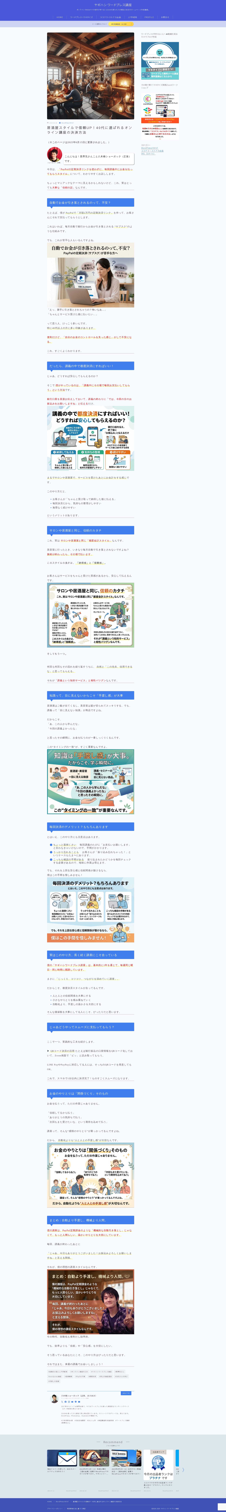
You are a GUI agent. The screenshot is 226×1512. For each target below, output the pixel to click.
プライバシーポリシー (55, 1509)
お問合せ (165, 17)
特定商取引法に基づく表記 (76, 1509)
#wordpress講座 (54, 1376)
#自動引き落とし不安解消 (57, 1372)
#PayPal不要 (80, 1376)
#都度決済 (92, 1376)
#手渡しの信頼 (53, 1381)
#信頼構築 (68, 1376)
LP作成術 (132, 17)
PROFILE (149, 17)
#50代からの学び (121, 1376)
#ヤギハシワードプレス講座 (101, 1372)
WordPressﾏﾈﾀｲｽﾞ (67, 123)
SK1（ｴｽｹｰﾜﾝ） (148, 153)
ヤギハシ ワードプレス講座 (113, 5)
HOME (60, 17)
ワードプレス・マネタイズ (81, 17)
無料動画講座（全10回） (119, 24)
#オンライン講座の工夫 (79, 1372)
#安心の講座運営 (105, 1376)
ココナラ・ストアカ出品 (110, 17)
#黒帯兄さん (119, 1372)
